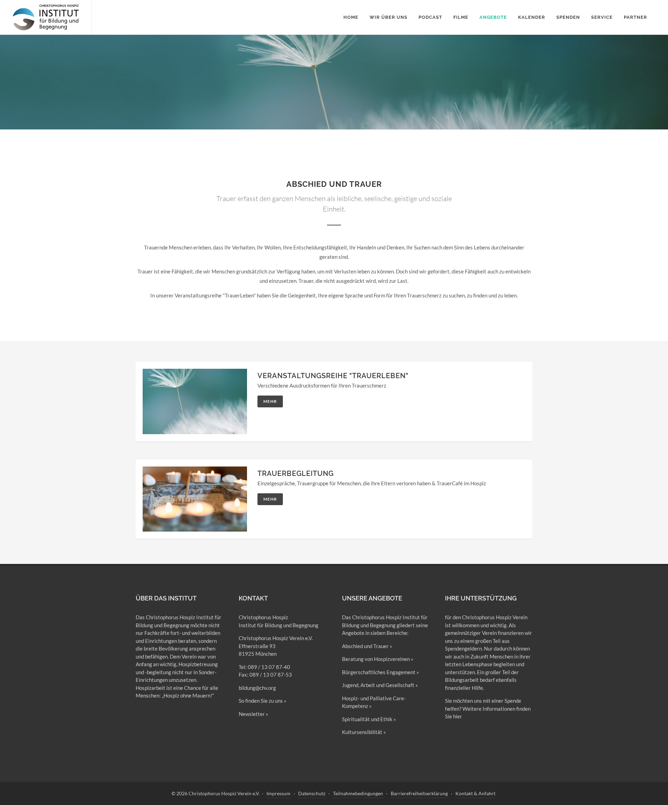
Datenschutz (311, 793)
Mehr (270, 401)
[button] (493, 17)
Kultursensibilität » (364, 732)
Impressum (279, 793)
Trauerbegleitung (295, 473)
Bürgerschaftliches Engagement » (380, 672)
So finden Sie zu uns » (262, 701)
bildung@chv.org (257, 688)
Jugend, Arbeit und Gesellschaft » (380, 685)
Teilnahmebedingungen (358, 793)
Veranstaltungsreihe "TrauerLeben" (332, 376)
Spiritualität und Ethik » (369, 719)
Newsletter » (253, 714)
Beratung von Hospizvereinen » (377, 659)
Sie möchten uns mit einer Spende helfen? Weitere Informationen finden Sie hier (488, 708)
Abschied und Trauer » (367, 646)
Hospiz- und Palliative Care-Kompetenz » (374, 702)
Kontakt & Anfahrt (475, 793)
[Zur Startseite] (45, 17)
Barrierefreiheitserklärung (419, 793)
